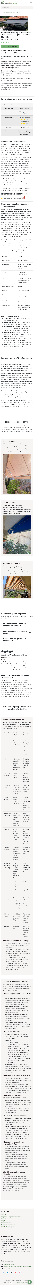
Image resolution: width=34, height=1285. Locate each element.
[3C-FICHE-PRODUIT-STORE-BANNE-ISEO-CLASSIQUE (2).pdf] (23, 197)
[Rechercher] (31, 7)
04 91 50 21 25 (8, 1279)
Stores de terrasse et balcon (11, 13)
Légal (3, 1232)
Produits (3, 1230)
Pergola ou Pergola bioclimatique (11, 1228)
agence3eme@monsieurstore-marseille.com (17, 1277)
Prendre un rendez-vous (10, 46)
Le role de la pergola (7, 1238)
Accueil (3, 1226)
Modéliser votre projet (8, 1236)
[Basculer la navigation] (31, 2)
